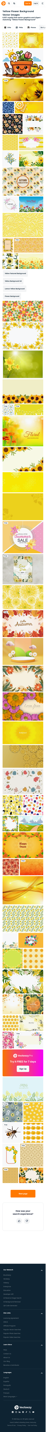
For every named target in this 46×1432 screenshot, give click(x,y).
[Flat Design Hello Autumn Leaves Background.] (23, 623)
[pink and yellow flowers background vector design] (8, 1040)
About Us (6, 1357)
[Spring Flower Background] (31, 159)
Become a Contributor (11, 1365)
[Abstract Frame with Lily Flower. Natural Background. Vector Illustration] (23, 537)
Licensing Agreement (11, 1318)
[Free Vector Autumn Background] (23, 181)
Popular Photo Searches (11, 1333)
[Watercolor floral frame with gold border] (10, 204)
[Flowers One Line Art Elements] (23, 781)
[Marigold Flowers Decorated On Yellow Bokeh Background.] (23, 431)
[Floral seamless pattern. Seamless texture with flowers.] (23, 918)
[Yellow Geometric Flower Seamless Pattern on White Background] (11, 1023)
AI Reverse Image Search (12, 1298)
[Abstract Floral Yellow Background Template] (31, 40)
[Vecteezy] (3, 3)
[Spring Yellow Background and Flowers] (30, 940)
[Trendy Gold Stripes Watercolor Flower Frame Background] (31, 142)
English (6, 1378)
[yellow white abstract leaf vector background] (23, 225)
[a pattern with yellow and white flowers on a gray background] (13, 1112)
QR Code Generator (10, 1306)
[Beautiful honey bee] (13, 1133)
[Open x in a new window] (30, 1412)
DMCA (5, 1322)
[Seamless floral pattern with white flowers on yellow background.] (10, 142)
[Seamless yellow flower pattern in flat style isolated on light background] (33, 958)
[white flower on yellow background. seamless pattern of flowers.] (10, 1175)
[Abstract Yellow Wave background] (23, 890)
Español (6, 1381)
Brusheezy (7, 1275)
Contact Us (7, 1354)
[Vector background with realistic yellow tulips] (23, 90)
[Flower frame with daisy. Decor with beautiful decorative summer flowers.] (11, 1155)
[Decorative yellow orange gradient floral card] (31, 867)
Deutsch (6, 1389)
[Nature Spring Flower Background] (31, 204)
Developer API (8, 1294)
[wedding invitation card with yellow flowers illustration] (23, 569)
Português (7, 1385)
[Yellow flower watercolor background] (31, 1023)
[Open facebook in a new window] (13, 1412)
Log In (36, 3)
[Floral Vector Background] (23, 706)
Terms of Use (11, 1425)
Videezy (6, 1283)
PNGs (21, 27)
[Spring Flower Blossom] (31, 261)
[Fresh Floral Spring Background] (31, 1175)
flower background (12, 296)
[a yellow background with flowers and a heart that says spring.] (13, 1004)
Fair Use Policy (32, 1425)
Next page (23, 1194)
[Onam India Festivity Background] (23, 845)
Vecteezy (6, 1279)
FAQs (5, 1350)
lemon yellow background (15, 289)
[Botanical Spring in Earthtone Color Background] (23, 679)
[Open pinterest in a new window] (23, 1412)
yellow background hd (13, 281)
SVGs (9, 27)
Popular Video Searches (11, 1337)
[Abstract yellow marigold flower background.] (23, 597)
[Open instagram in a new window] (16, 1412)
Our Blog (6, 1361)
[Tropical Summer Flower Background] (10, 823)
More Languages (9, 1396)
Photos (33, 27)
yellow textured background (15, 273)
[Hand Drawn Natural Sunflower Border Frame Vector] (23, 391)
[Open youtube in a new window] (33, 1412)
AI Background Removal (12, 1302)
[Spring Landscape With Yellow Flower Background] (31, 823)
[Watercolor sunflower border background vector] (23, 459)
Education (7, 1290)
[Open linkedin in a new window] (19, 1412)
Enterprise (7, 1286)
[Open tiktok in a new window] (26, 1412)
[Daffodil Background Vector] (23, 364)
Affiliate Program (9, 1326)
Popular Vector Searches (12, 1330)
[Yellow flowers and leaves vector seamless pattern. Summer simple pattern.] (13, 805)
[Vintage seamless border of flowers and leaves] (10, 940)
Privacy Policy (21, 1425)
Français (6, 1393)
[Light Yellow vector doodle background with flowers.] (23, 482)
